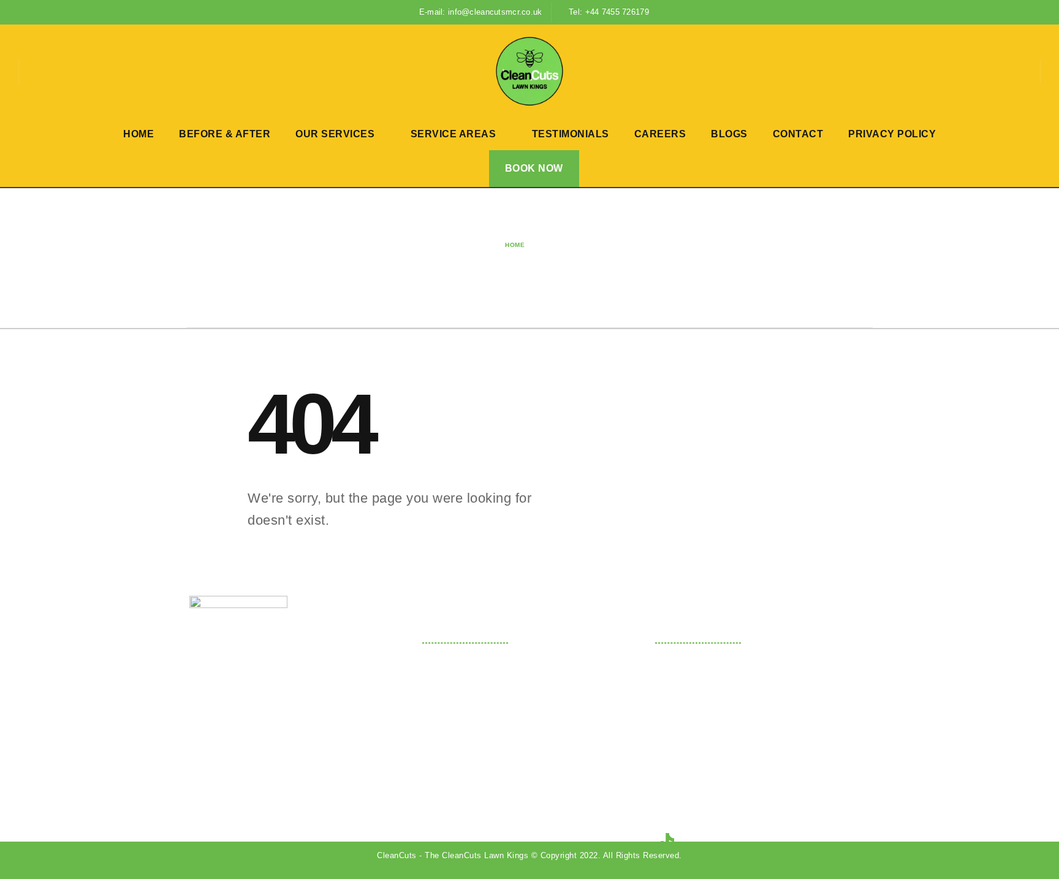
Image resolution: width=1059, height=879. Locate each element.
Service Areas (453, 134)
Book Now (534, 168)
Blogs (729, 134)
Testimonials (570, 134)
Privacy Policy (892, 134)
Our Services (334, 134)
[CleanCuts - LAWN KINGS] (529, 71)
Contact (798, 134)
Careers (660, 134)
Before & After (224, 134)
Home (138, 134)
